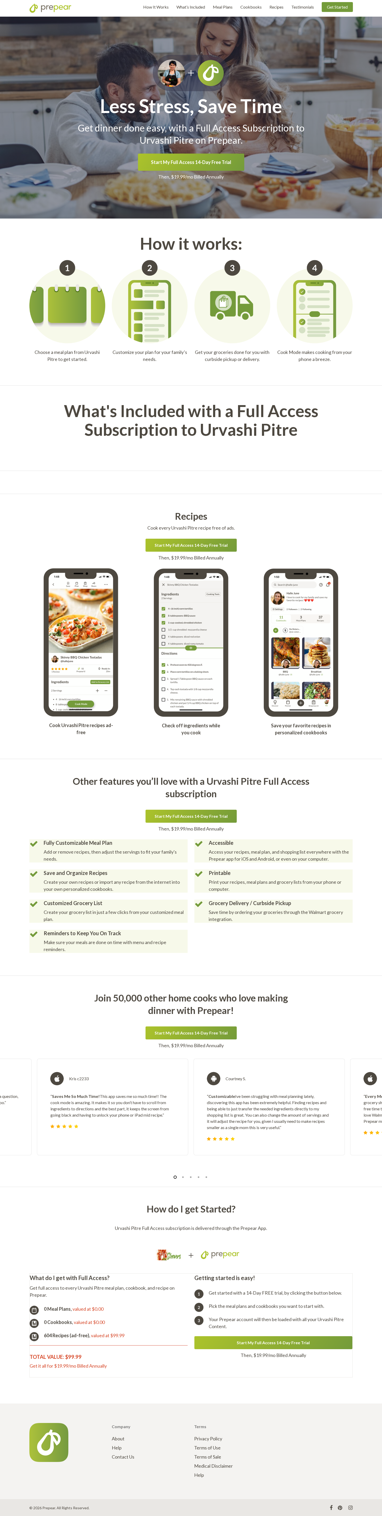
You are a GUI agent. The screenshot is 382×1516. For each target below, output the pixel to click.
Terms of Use (207, 1448)
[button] (191, 162)
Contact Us (123, 1457)
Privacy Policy (208, 1438)
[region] (191, 1113)
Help (117, 1448)
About (118, 1438)
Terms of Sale (207, 1457)
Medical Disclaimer (213, 1466)
